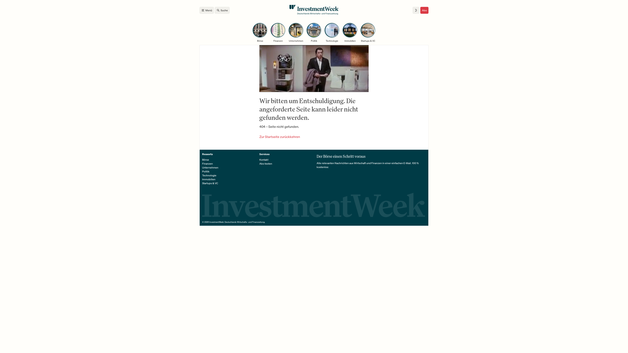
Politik (205, 171)
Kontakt (263, 159)
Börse (205, 159)
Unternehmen (210, 167)
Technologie (209, 175)
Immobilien (208, 179)
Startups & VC (210, 183)
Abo (424, 10)
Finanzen (207, 163)
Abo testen (265, 163)
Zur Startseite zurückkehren (279, 136)
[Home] (314, 14)
